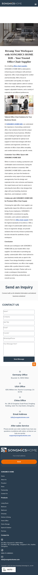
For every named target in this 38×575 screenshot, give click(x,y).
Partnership (4, 490)
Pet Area (3, 531)
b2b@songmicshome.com (20, 417)
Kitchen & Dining (6, 517)
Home (3, 476)
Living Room (4, 503)
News (2, 486)
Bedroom (3, 506)
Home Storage (5, 524)
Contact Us (4, 493)
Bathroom (4, 510)
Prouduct (3, 483)
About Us (3, 479)
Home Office (4, 520)
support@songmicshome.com (20, 435)
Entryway (3, 513)
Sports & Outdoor (6, 527)
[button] (35, 4)
